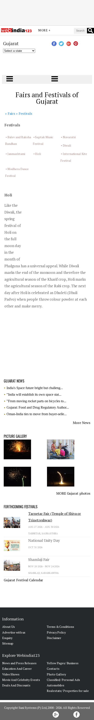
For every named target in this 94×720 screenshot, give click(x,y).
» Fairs (10, 113)
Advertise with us (13, 632)
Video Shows (10, 674)
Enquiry (7, 638)
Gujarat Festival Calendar (23, 580)
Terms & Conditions (60, 627)
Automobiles (55, 685)
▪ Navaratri (68, 137)
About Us (8, 627)
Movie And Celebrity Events (21, 680)
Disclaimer (54, 638)
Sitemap (7, 643)
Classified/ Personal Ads (63, 680)
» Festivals (24, 113)
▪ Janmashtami (15, 154)
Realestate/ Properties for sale (68, 691)
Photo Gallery (56, 674)
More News (81, 422)
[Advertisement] (47, 12)
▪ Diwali (66, 145)
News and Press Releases (19, 663)
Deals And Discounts (16, 685)
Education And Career (17, 668)
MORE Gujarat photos (73, 493)
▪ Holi (37, 154)
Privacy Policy (56, 632)
